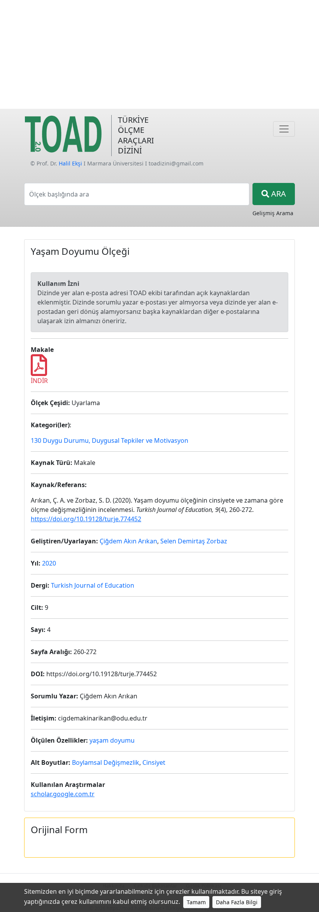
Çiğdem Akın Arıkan (128, 541)
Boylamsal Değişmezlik (105, 762)
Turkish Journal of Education (92, 585)
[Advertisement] (159, 54)
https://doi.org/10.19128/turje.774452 (86, 519)
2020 (49, 563)
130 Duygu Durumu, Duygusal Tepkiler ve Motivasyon (109, 440)
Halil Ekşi (70, 163)
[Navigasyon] (284, 129)
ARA (277, 193)
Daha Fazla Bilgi (237, 902)
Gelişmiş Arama (272, 213)
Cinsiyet (153, 762)
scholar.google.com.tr (63, 794)
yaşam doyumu (112, 740)
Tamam (196, 902)
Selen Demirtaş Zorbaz (193, 541)
